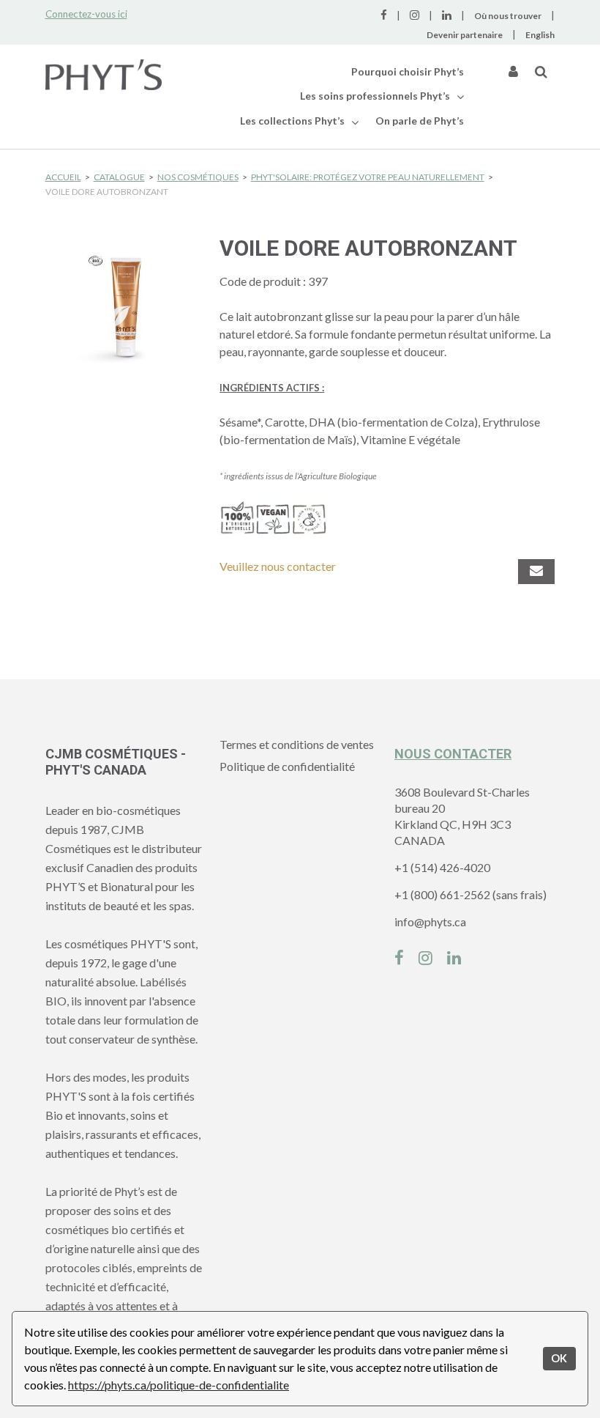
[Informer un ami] (536, 571)
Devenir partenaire (465, 34)
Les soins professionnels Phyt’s (376, 95)
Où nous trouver (507, 15)
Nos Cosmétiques (198, 176)
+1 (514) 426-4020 (442, 867)
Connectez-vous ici (86, 14)
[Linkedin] (454, 956)
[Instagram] (425, 956)
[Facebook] (399, 956)
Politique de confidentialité (287, 766)
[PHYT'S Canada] (103, 74)
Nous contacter (452, 753)
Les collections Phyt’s (293, 120)
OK (559, 1358)
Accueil (63, 176)
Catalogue (119, 176)
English (540, 34)
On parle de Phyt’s (419, 120)
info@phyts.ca (430, 921)
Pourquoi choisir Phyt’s (407, 71)
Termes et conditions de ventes (297, 744)
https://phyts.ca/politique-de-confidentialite (178, 1385)
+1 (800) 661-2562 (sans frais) (470, 894)
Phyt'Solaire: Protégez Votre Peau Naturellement (367, 176)
